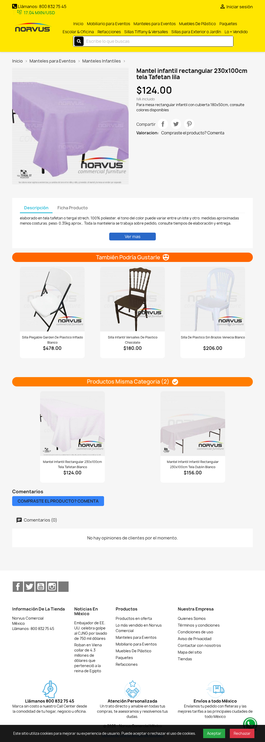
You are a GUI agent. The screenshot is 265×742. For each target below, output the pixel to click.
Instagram (52, 586)
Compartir (163, 124)
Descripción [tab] (36, 208)
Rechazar (242, 733)
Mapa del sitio (190, 652)
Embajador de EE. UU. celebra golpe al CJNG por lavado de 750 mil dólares (90, 630)
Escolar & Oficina (78, 31)
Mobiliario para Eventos (108, 23)
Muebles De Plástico (197, 23)
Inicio (78, 23)
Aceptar (214, 733)
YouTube (40, 586)
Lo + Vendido (236, 31)
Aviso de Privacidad (194, 638)
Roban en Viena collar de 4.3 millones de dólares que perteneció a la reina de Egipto (88, 657)
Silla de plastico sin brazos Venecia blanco (213, 337)
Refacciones (109, 31)
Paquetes (228, 23)
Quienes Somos (192, 618)
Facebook (18, 586)
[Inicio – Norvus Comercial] (32, 28)
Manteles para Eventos (155, 23)
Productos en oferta (134, 618)
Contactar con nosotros (199, 645)
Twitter (29, 586)
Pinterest (189, 124)
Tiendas (185, 658)
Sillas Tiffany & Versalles (146, 31)
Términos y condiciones (199, 625)
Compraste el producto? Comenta (192, 133)
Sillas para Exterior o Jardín (196, 31)
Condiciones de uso (195, 631)
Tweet (176, 124)
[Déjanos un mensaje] (249, 724)
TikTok (63, 586)
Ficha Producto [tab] (72, 208)
